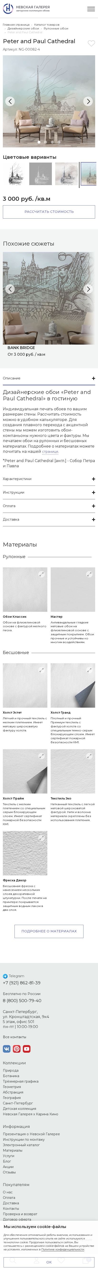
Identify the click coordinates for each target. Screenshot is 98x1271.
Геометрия (12, 1087)
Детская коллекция (19, 1109)
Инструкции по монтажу (24, 1139)
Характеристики (17, 479)
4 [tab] (59, 142)
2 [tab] (45, 142)
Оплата (9, 506)
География (12, 1098)
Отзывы (9, 1172)
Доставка (11, 519)
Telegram (16, 976)
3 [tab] (52, 142)
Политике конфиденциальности (62, 1249)
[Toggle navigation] (91, 9)
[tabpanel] (49, 101)
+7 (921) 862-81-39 (21, 983)
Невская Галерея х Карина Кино (30, 1114)
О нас (8, 1192)
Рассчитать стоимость (49, 212)
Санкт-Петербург (18, 1103)
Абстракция (13, 1092)
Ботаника (11, 1076)
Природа (11, 1070)
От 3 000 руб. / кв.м (26, 351)
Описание (12, 378)
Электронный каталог (21, 1145)
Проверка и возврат (20, 1214)
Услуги (8, 1156)
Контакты (11, 1208)
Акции (8, 1167)
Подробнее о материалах (49, 931)
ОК (49, 1262)
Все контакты (14, 1037)
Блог (7, 1161)
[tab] (49, 378)
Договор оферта (17, 1219)
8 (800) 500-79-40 (22, 1000)
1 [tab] (39, 142)
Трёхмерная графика (21, 1081)
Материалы (12, 1150)
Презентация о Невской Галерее (31, 1134)
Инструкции (13, 492)
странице (50, 451)
